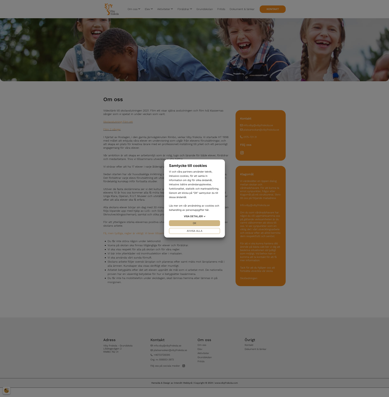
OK (194, 223)
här (207, 209)
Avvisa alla (194, 230)
